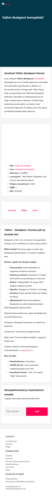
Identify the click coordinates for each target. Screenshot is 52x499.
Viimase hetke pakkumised (17, 461)
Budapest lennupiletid (24, 169)
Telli (37, 411)
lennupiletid (39, 78)
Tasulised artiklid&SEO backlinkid (20, 481)
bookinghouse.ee (13, 486)
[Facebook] (7, 495)
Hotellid (9, 456)
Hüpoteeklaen (12, 479)
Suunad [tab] (12, 210)
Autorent (9, 458)
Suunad (9, 444)
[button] (4, 9)
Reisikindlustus (12, 464)
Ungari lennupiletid (23, 166)
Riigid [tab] (24, 210)
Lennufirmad (11, 441)
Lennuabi (10, 467)
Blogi (8, 470)
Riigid (8, 447)
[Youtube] (9, 495)
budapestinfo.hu (26, 350)
